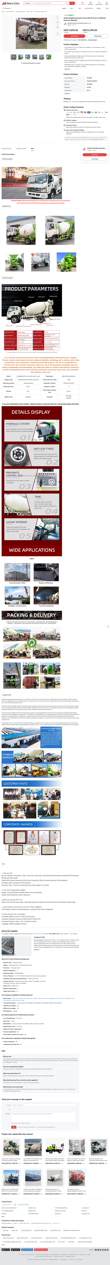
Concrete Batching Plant (61, 1208)
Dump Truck (58, 1213)
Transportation (10, 11)
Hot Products (22, 1254)
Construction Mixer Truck (40, 11)
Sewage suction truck (60, 1211)
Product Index (82, 1254)
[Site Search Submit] (72, 3)
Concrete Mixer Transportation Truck (12, 1242)
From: (9, 1105)
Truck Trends (71, 1242)
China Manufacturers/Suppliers (42, 1254)
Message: (8, 1113)
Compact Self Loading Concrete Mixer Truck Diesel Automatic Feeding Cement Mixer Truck (11, 1160)
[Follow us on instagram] (100, 1249)
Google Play (15, 1249)
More (3, 1245)
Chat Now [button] (98, 36)
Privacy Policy (80, 1259)
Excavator (84, 1211)
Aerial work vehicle (24, 998)
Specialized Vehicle (20, 11)
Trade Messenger (27, 1249)
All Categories (7, 8)
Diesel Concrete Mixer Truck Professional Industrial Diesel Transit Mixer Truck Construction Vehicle (98, 1160)
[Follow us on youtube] (103, 1249)
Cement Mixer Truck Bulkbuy (85, 1242)
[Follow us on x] (98, 1249)
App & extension (89, 8)
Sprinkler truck (61, 998)
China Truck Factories (8, 1238)
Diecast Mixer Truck (55, 1230)
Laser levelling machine (7, 1211)
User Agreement (63, 1259)
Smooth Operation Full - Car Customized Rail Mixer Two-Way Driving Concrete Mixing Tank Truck (54, 1191)
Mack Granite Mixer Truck (41, 1230)
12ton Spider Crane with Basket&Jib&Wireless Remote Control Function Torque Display (76, 1191)
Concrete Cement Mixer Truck (47, 1242)
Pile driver (4, 1213)
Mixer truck (15, 998)
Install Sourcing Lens (42, 1249)
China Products (30, 1254)
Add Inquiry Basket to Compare (31, 63)
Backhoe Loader (11, 1000)
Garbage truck (53, 998)
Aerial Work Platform (33, 1213)
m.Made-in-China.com (59, 1256)
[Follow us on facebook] (96, 1249)
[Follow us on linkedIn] (107, 1249)
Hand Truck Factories (22, 1238)
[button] (67, 3)
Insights (89, 1254)
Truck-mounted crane (43, 998)
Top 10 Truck (61, 1242)
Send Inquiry (74, 36)
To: (9, 1109)
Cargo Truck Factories (36, 1238)
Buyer (71, 8)
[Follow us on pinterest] (105, 1249)
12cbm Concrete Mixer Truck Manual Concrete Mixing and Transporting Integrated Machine (32, 1191)
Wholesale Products (55, 1254)
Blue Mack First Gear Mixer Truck (72, 1230)
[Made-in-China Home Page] (10, 3)
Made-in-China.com (48, 1256)
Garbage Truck (32, 1211)
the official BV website (39, 934)
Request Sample (92, 40)
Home (3, 11)
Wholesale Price (64, 1254)
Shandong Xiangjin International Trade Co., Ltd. (79, 23)
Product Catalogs (24, 1204)
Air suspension (85, 1208)
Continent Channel (74, 1254)
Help (80, 8)
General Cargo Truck (26, 1230)
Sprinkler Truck (32, 1208)
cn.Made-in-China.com (70, 1256)
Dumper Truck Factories (51, 1238)
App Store (5, 1249)
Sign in (106, 4)
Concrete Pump (20, 1000)
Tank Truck (5, 1230)
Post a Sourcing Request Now (46, 1127)
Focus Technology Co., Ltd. (44, 1259)
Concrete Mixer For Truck (85, 1238)
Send (14, 1127)
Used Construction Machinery (9, 1208)
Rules (107, 8)
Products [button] (27, 3)
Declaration (71, 1259)
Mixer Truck (29, 11)
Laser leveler (33, 998)
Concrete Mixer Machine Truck (68, 1238)
